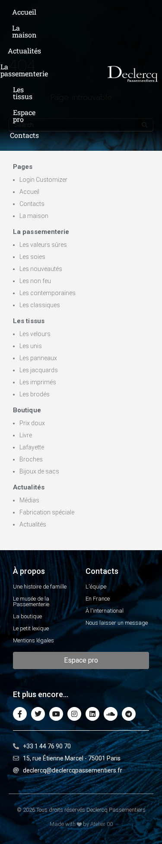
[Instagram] (74, 714)
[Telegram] (129, 714)
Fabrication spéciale (46, 512)
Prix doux (32, 423)
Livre (25, 435)
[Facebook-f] (20, 714)
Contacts (31, 203)
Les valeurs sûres (43, 244)
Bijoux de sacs (39, 471)
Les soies (32, 256)
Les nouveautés (40, 268)
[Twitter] (38, 714)
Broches (31, 459)
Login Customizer (43, 179)
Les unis (30, 346)
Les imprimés (37, 382)
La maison (33, 215)
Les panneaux (38, 358)
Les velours (35, 333)
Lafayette (31, 447)
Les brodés (34, 394)
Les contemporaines (47, 293)
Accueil (29, 191)
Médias (29, 500)
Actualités (32, 524)
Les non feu (35, 280)
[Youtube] (56, 714)
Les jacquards (38, 370)
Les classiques (39, 305)
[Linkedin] (92, 714)
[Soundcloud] (111, 714)
